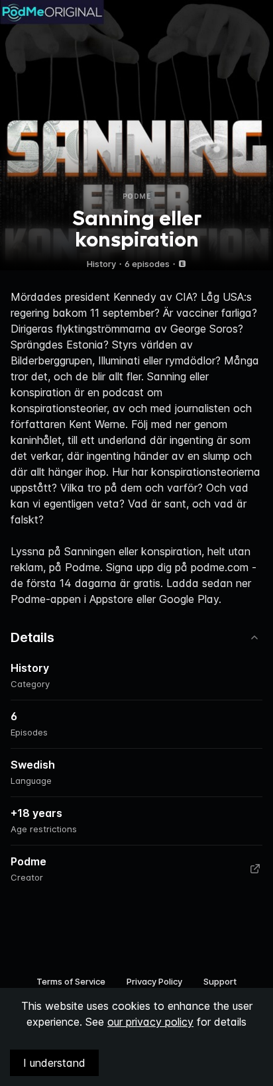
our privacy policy (150, 1021)
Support (220, 981)
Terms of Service (70, 981)
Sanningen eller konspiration (132, 551)
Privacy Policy (154, 981)
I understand (54, 1062)
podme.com (219, 567)
